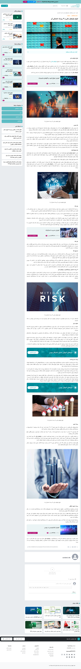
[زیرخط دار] (34, 587)
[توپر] (30, 587)
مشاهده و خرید (32, 83)
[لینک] (44, 587)
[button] (64, 6)
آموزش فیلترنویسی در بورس (51, 527)
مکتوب (77, 12)
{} (45, 587)
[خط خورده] (35, 587)
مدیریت (69, 15)
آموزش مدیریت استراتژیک (52, 230)
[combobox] (34, 5)
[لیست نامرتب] (39, 587)
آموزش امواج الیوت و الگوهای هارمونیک (48, 78)
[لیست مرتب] (37, 587)
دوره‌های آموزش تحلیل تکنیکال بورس (60, 352)
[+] (47, 587)
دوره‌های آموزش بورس (65, 388)
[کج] (32, 587)
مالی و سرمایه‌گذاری (72, 12)
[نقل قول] (41, 587)
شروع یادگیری (33, 352)
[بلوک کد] (42, 587)
